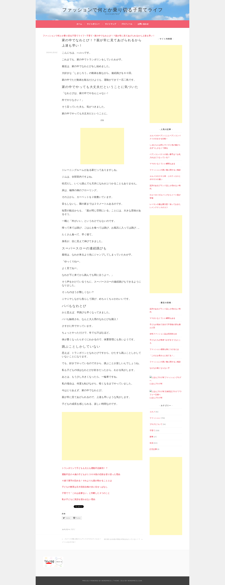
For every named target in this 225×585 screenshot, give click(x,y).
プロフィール (126, 24)
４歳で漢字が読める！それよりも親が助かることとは (87, 480)
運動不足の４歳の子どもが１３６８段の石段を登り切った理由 (91, 474)
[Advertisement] (102, 146)
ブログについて (156, 424)
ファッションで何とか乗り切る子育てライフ (112, 9)
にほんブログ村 (156, 383)
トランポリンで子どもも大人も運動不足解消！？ (85, 468)
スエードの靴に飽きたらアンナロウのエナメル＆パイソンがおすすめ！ (81, 540)
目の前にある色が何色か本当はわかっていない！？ (122, 539)
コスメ (152, 412)
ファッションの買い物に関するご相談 (165, 170)
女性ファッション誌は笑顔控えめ (163, 334)
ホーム (79, 24)
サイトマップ (110, 24)
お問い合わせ (143, 24)
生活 (151, 443)
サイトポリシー (93, 24)
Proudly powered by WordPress (97, 581)
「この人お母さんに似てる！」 (162, 355)
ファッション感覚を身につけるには (164, 349)
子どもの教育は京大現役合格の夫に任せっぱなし (85, 486)
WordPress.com (135, 581)
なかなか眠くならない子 (160, 368)
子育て (72, 529)
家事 (151, 437)
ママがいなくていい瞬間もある (162, 163)
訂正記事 (153, 449)
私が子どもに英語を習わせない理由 (78, 499)
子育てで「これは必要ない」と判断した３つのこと (86, 493)
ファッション (155, 418)
